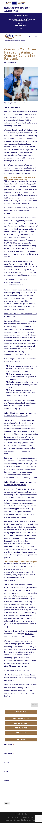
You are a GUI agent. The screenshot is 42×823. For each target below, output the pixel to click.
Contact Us (21, 733)
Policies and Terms (29, 820)
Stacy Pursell (10, 62)
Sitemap (17, 820)
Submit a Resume (21, 728)
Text (18, 23)
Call (24, 23)
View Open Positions (21, 718)
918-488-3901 (21, 712)
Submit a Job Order (21, 723)
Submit (7, 803)
